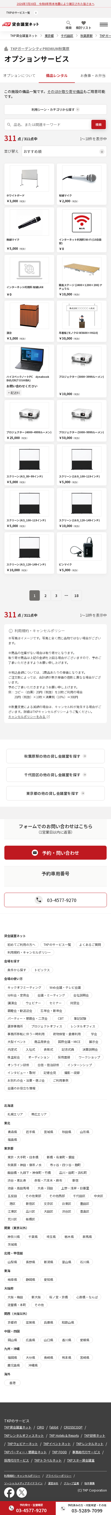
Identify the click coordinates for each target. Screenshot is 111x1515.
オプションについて (19, 75)
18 (76, 595)
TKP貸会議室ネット (24, 35)
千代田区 (67, 35)
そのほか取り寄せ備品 (65, 91)
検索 (99, 124)
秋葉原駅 (86, 35)
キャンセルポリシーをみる (27, 716)
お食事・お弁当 (93, 75)
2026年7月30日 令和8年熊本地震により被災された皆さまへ (55, 4)
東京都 (49, 35)
